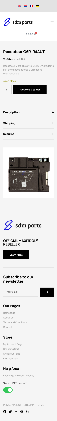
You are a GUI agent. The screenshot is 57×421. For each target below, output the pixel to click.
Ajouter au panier (30, 89)
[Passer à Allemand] (38, 6)
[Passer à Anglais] (19, 6)
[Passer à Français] (31, 6)
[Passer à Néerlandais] (25, 6)
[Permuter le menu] (52, 22)
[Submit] (47, 292)
